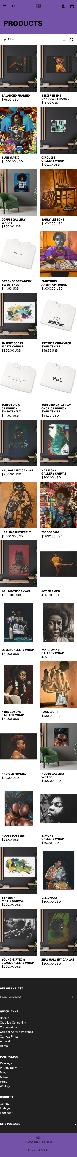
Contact (5, 1103)
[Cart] (72, 6)
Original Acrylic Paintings (16, 1032)
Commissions (8, 1027)
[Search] (13, 6)
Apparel (5, 1041)
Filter (11, 39)
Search (4, 1018)
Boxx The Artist (43, 1141)
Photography (8, 1068)
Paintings (6, 1063)
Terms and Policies (38, 1150)
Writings (5, 1086)
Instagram (6, 1108)
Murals (4, 1072)
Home (4, 1046)
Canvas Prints (9, 1036)
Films (3, 1081)
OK (73, 997)
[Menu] (4, 6)
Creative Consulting (13, 1023)
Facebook (6, 1113)
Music (4, 1077)
